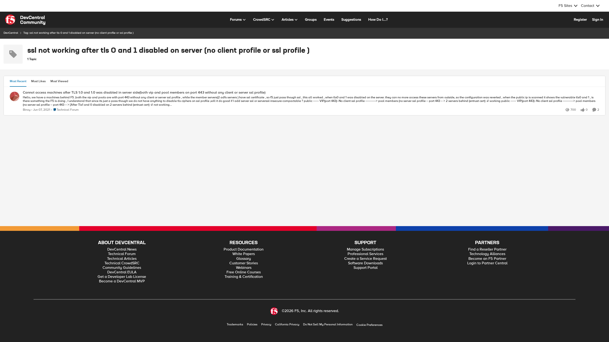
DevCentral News (122, 249)
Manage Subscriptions (365, 249)
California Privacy (287, 324)
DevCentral (11, 33)
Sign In (597, 19)
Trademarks (235, 324)
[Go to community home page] (25, 19)
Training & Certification (244, 277)
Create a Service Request (365, 258)
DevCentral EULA (122, 272)
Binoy (26, 110)
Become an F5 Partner (487, 258)
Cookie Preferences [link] (369, 325)
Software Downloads (365, 263)
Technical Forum (122, 254)
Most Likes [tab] (38, 81)
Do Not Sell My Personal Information (328, 324)
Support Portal (366, 268)
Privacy (266, 324)
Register (580, 19)
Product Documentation (244, 249)
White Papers (243, 254)
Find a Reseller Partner (487, 249)
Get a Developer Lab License (122, 277)
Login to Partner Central (487, 263)
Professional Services (365, 254)
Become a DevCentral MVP (122, 281)
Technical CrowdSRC (121, 263)
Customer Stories (243, 263)
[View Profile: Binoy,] (14, 96)
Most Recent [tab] (18, 81)
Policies (252, 324)
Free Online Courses (243, 272)
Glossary (243, 258)
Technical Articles (122, 258)
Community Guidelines (122, 268)
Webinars (243, 268)
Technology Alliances (487, 254)
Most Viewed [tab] (59, 81)
